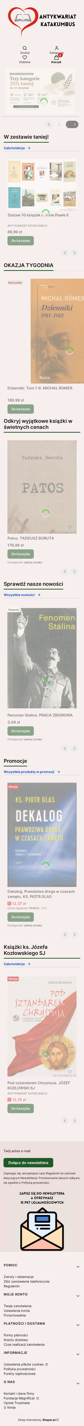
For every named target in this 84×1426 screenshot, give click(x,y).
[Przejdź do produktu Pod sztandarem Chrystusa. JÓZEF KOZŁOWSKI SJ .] (42, 1026)
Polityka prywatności (19, 1369)
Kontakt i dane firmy (19, 1393)
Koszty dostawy (16, 1340)
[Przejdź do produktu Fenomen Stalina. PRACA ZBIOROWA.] (42, 658)
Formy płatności (16, 1335)
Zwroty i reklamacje (19, 1277)
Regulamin (12, 1286)
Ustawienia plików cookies (24, 1364)
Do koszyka (20, 241)
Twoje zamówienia (18, 1306)
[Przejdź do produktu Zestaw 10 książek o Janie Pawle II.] (42, 185)
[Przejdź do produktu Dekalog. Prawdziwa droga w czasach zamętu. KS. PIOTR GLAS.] (42, 835)
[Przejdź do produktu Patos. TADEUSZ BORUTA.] (42, 487)
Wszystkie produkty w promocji (29, 772)
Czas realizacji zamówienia (24, 1344)
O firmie (10, 1407)
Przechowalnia (15, 1315)
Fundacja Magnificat (20, 1398)
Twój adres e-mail (17, 1151)
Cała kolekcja (14, 148)
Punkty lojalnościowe (19, 1374)
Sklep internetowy (37, 1420)
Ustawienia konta (17, 1311)
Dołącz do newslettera (28, 1162)
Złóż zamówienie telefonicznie (26, 1281)
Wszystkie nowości (19, 595)
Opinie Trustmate (17, 1403)
